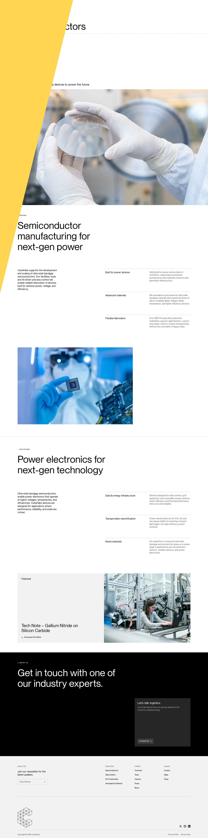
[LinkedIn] (189, 826)
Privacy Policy (173, 834)
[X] (180, 826)
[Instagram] (185, 826)
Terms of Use (185, 834)
